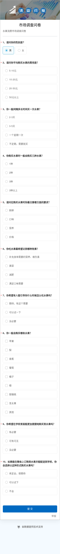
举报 (54, 516)
